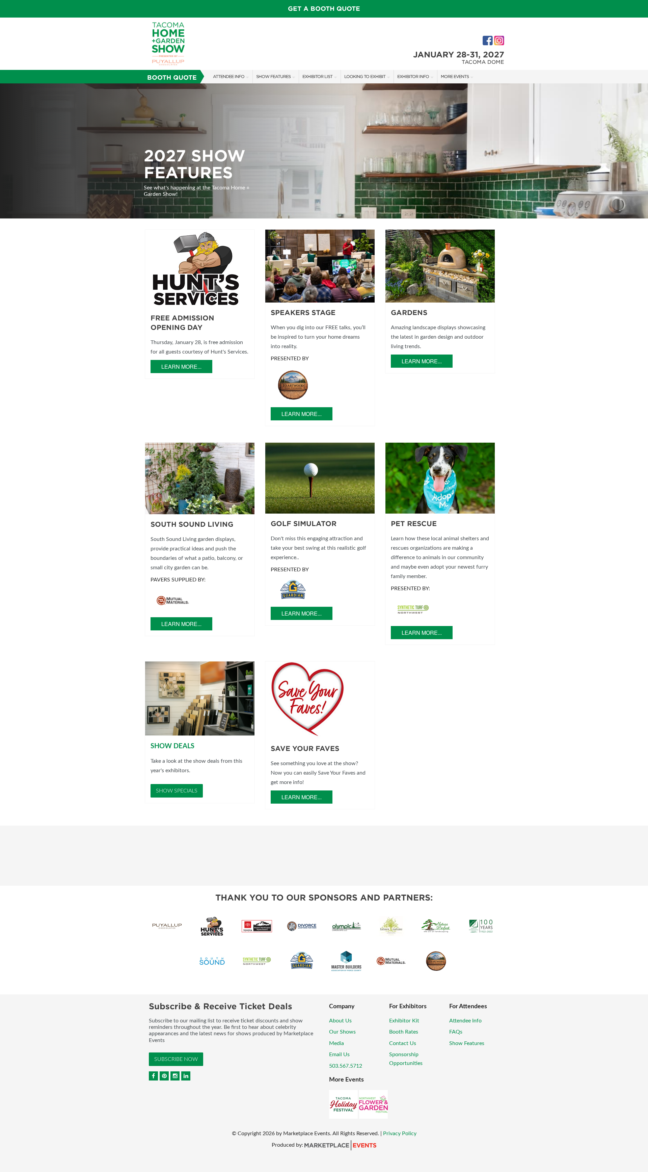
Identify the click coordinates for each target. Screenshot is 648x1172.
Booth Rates (403, 1032)
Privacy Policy (399, 1133)
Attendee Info (228, 76)
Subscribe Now (176, 1059)
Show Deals (172, 746)
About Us (340, 1020)
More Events (455, 76)
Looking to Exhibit (364, 76)
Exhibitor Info (413, 76)
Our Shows (342, 1032)
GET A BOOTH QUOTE (324, 8)
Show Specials (176, 790)
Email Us (339, 1054)
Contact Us (402, 1043)
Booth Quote (172, 77)
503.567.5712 (345, 1066)
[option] (324, 150)
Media (336, 1043)
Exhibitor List (317, 76)
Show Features (273, 76)
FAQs (455, 1032)
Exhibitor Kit (404, 1020)
